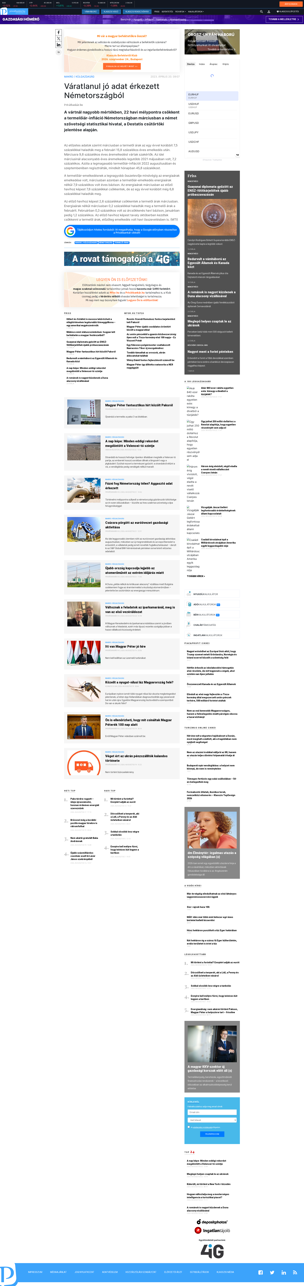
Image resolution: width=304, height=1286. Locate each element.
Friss (156, 12)
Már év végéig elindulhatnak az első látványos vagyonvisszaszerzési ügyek (211, 895)
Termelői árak (121, 242)
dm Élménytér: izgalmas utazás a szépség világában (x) (212, 855)
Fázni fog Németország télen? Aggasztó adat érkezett (139, 486)
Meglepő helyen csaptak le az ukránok (209, 323)
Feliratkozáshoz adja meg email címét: (205, 1106)
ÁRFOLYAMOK (291, 4)
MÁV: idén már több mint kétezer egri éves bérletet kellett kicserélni (210, 919)
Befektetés (167, 12)
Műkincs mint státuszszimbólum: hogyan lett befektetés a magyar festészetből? (90, 334)
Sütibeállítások (199, 1272)
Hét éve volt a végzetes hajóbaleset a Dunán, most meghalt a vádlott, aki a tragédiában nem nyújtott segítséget (212, 739)
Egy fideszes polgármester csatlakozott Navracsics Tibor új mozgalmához (148, 346)
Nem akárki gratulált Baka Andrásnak (84, 839)
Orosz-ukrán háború (211, 34)
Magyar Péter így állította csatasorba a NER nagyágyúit (150, 366)
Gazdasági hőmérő (21, 19)
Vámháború (91, 12)
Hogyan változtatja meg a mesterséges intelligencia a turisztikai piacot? (208, 1196)
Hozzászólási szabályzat (141, 1272)
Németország (106, 242)
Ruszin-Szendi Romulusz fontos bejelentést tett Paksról (151, 321)
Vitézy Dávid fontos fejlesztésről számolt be (150, 360)
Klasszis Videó (111, 12)
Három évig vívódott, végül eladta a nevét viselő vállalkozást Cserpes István (219, 469)
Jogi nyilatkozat (84, 1272)
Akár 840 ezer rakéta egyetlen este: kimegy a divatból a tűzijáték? (217, 391)
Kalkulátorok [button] (195, 12)
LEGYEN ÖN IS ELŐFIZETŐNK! (121, 279)
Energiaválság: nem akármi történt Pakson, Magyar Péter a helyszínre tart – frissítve (214, 1011)
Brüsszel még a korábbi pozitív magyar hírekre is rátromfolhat (83, 823)
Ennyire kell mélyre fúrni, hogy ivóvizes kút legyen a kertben (125, 849)
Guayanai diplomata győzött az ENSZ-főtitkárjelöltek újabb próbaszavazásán (87, 343)
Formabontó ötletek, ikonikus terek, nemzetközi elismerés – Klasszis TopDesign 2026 (211, 795)
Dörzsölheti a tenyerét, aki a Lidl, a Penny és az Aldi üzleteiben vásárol (125, 816)
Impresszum (35, 1272)
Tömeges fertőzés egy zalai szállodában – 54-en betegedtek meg (212, 780)
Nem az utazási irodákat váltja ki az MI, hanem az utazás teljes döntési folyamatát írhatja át (211, 754)
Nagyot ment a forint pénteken (211, 352)
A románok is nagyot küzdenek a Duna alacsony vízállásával (87, 379)
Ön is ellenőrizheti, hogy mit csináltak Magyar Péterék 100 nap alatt (138, 722)
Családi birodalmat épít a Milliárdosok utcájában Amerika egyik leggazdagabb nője (218, 542)
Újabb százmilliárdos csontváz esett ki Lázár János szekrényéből (82, 856)
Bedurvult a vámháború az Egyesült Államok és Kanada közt (91, 360)
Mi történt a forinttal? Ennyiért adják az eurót (123, 800)
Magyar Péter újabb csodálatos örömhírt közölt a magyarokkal (149, 328)
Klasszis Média (225, 1272)
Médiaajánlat (58, 1272)
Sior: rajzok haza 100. (198, 907)
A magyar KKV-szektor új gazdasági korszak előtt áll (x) (210, 1069)
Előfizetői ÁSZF (173, 1272)
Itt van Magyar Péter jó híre (125, 646)
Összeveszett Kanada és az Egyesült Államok (211, 684)
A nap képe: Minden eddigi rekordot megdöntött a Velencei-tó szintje (86, 370)
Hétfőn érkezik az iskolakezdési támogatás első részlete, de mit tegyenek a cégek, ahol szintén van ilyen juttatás (211, 671)
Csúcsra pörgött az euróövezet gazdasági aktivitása (136, 525)
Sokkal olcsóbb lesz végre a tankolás (125, 833)
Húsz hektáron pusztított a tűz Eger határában (212, 930)
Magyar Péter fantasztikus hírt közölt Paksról (91, 351)
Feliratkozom (212, 1134)
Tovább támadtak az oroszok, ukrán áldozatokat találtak (146, 354)
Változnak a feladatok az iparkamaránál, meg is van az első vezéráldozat (140, 609)
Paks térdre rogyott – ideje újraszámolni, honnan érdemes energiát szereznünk (84, 804)
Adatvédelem (110, 1272)
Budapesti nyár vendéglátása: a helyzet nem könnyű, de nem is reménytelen (211, 767)
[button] (268, 12)
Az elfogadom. (206, 1127)
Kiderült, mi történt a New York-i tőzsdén (209, 1184)
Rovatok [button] (179, 12)
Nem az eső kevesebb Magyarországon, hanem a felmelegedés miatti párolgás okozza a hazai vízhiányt (212, 713)
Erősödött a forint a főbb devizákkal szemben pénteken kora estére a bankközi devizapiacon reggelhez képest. (211, 362)
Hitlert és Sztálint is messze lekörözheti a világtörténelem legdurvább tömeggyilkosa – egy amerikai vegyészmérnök (90, 322)
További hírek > (196, 576)
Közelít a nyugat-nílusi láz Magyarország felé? (139, 682)
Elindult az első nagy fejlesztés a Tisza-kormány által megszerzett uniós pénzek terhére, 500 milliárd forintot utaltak (209, 697)
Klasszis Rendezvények (137, 12)
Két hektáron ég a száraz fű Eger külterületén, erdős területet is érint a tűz (212, 942)
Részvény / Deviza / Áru (198, 345)
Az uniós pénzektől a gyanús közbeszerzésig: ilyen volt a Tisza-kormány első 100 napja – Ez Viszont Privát (152, 337)
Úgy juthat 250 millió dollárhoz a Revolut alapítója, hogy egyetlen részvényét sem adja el (218, 424)
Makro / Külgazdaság (79, 76)
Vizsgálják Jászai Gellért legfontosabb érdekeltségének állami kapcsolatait (218, 510)
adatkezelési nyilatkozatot (202, 1127)
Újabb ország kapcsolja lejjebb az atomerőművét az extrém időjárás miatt (134, 570)
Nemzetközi (193, 181)
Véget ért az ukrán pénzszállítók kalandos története (136, 758)
